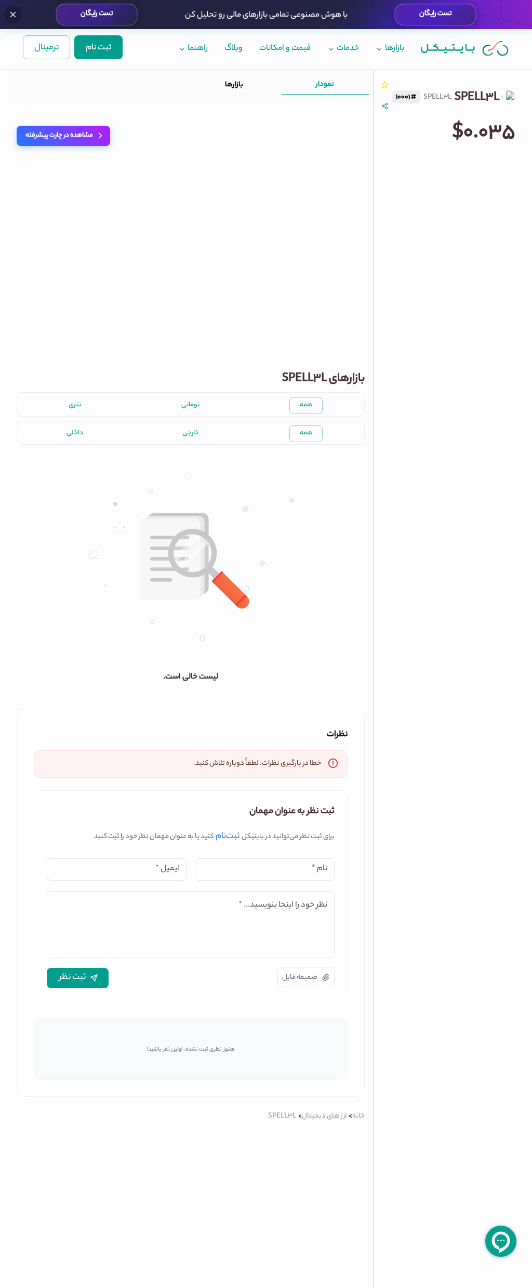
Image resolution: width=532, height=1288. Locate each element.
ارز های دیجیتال (324, 1116)
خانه (358, 1116)
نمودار (325, 84)
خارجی (190, 433)
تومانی (190, 405)
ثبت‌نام (228, 837)
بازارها (234, 85)
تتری (75, 405)
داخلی (74, 433)
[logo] (465, 48)
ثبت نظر (72, 978)
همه (306, 405)
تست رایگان (435, 14)
